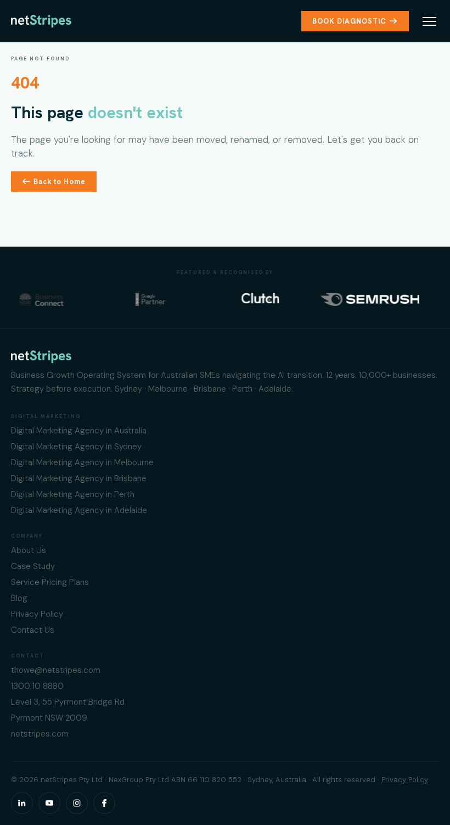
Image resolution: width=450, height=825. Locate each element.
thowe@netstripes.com (55, 670)
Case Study (33, 566)
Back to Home (59, 181)
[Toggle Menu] (429, 21)
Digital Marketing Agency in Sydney (76, 446)
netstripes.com (40, 733)
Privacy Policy (37, 614)
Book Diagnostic (349, 21)
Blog (19, 598)
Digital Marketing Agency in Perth (72, 494)
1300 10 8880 (37, 686)
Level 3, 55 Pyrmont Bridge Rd (68, 701)
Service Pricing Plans (50, 582)
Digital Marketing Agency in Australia (79, 430)
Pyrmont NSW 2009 (49, 717)
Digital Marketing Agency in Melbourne (82, 462)
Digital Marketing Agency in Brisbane (79, 478)
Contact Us (32, 630)
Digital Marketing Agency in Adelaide (79, 510)
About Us (28, 550)
